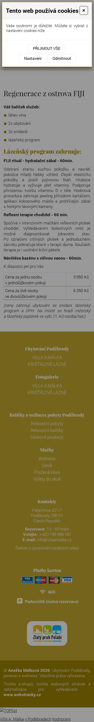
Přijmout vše (46, 48)
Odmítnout (62, 58)
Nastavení (32, 58)
